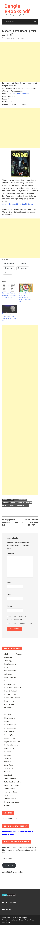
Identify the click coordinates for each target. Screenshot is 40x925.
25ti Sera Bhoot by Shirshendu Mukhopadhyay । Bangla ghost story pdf (25, 297)
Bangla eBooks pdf (17, 8)
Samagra (7, 758)
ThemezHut (6, 922)
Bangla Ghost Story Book (19, 505)
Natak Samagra (10, 725)
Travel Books (9, 795)
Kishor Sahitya (9, 701)
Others (7, 805)
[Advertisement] (20, 62)
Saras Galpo (8, 765)
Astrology (8, 660)
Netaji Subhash (10, 728)
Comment (11, 553)
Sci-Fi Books (9, 768)
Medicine (7, 715)
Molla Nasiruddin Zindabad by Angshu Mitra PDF (30, 522)
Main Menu (10, 22)
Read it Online (27, 204)
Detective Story (10, 677)
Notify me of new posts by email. (20, 624)
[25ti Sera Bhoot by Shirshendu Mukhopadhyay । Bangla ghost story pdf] (26, 288)
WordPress (20, 920)
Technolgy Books (10, 792)
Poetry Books (9, 738)
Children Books (10, 671)
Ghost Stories (20, 500)
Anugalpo (8, 657)
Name (9, 583)
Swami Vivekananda (11, 785)
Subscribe (9, 865)
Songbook (8, 775)
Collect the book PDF (10, 204)
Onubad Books (9, 704)
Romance (8, 751)
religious (7, 755)
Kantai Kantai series (12, 697)
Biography (8, 667)
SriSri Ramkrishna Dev (12, 782)
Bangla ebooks (10, 664)
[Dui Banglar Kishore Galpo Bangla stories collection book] (9, 288)
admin (22, 38)
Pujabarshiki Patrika (12, 741)
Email (9, 594)
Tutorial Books (10, 798)
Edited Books (9, 681)
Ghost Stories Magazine (20, 93)
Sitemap (7, 708)
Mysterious (8, 721)
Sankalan (7, 761)
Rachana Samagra (11, 745)
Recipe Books (9, 748)
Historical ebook (10, 691)
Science (7, 772)
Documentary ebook (12, 802)
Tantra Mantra (9, 788)
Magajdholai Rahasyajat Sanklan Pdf (10, 522)
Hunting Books (10, 694)
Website (10, 606)
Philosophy (8, 735)
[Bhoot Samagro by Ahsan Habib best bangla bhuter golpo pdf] (9, 309)
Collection (8, 674)
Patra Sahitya (9, 731)
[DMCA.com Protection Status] (9, 895)
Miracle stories (10, 718)
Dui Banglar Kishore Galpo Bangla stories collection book (9, 295)
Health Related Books (12, 687)
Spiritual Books (10, 778)
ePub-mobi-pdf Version (13, 654)
